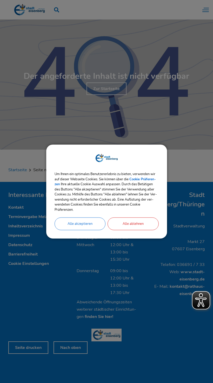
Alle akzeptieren (80, 223)
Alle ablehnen (133, 223)
